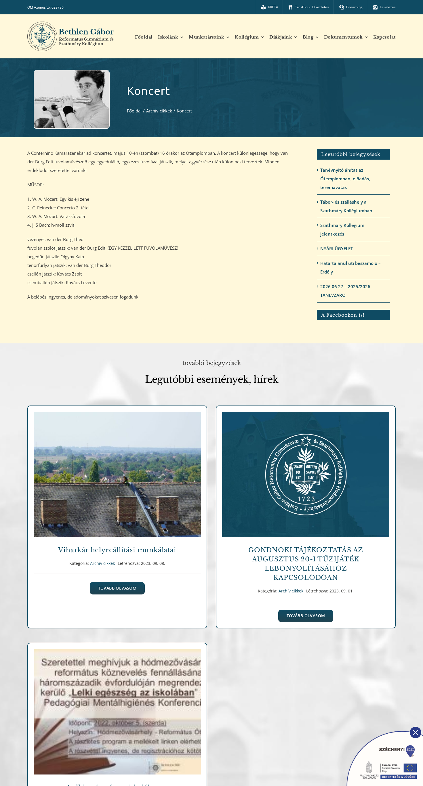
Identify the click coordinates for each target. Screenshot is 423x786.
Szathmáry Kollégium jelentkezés (342, 229)
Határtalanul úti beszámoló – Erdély (350, 267)
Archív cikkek (117, 480)
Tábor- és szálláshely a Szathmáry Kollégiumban (346, 206)
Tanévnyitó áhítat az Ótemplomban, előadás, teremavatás (345, 178)
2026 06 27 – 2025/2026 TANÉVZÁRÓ (345, 291)
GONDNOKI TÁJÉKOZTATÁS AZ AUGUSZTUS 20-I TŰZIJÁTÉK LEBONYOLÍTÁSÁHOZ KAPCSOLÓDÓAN (305, 470)
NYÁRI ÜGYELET (336, 248)
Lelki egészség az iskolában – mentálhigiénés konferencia (117, 707)
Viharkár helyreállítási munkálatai (117, 470)
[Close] (415, 732)
